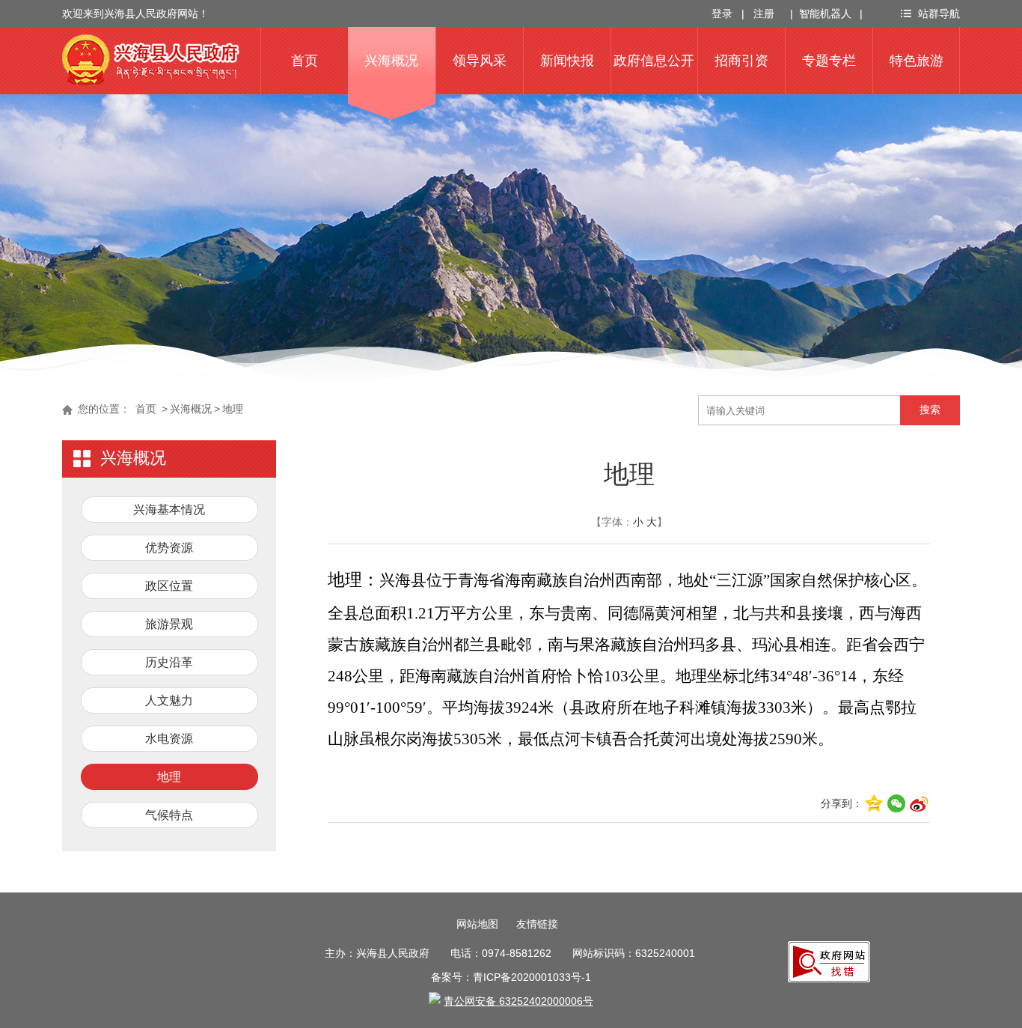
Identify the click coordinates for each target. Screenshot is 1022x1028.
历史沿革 (169, 662)
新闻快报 (567, 60)
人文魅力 (169, 700)
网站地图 (477, 924)
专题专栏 (829, 60)
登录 (722, 13)
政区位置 (169, 586)
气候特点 (169, 815)
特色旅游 (916, 60)
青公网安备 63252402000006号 (518, 1001)
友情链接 (537, 924)
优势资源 (169, 547)
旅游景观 (169, 624)
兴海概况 (391, 60)
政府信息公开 (653, 60)
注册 (763, 13)
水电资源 (169, 738)
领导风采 (480, 60)
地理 (232, 409)
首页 (304, 60)
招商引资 (741, 60)
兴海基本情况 (169, 509)
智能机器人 (825, 13)
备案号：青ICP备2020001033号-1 (511, 977)
